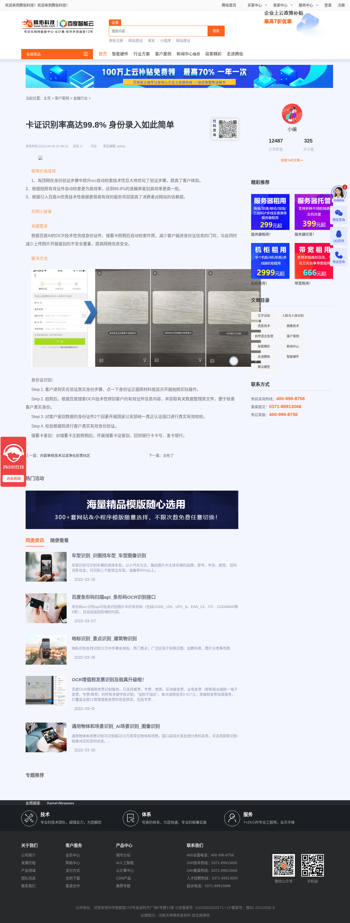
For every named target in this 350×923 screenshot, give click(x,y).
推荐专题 (123, 886)
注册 (341, 5)
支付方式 (73, 870)
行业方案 (141, 54)
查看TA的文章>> (292, 160)
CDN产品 (123, 878)
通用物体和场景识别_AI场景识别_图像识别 (116, 726)
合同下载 (73, 878)
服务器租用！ (262, 234)
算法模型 (264, 367)
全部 (115, 23)
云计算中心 (125, 870)
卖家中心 (280, 5)
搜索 (216, 31)
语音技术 (264, 326)
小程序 (165, 40)
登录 (328, 5)
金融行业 (80, 98)
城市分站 (123, 855)
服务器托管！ (305, 234)
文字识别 (264, 316)
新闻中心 (185, 54)
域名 (151, 40)
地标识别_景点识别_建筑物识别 (104, 638)
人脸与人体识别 (293, 316)
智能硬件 (120, 54)
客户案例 (163, 54)
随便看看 (59, 540)
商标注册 (116, 40)
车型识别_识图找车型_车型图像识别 (109, 555)
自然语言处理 (264, 336)
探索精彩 (213, 54)
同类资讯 (35, 540)
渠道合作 (73, 886)
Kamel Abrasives (60, 803)
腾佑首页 (229, 5)
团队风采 (28, 878)
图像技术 (293, 326)
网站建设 (135, 40)
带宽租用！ (304, 283)
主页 (47, 98)
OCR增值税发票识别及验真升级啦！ (109, 679)
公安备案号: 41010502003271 (199, 908)
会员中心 (73, 855)
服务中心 (306, 5)
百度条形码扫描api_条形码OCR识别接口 (114, 597)
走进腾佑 (235, 54)
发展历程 (28, 863)
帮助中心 (73, 863)
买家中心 (255, 5)
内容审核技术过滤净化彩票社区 (65, 455)
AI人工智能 (125, 863)
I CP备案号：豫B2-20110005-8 (250, 908)
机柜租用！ (260, 283)
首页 (103, 54)
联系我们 (28, 886)
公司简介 (28, 855)
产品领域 (28, 870)
